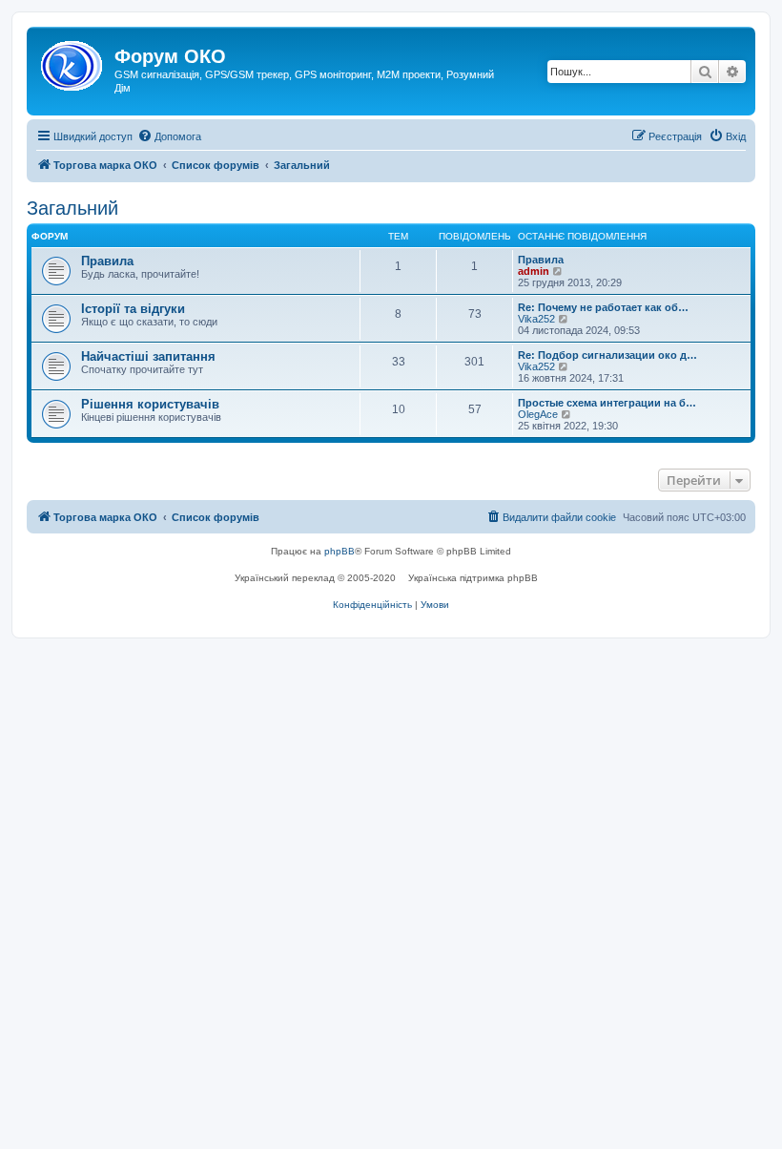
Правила (107, 261)
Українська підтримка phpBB (473, 578)
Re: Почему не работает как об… (603, 307)
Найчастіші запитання (148, 356)
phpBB (339, 551)
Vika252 (536, 318)
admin (533, 271)
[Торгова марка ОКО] (72, 62)
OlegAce (538, 414)
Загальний (72, 208)
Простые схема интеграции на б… (607, 402)
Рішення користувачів (150, 404)
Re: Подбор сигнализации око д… (607, 355)
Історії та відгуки (133, 309)
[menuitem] (169, 136)
